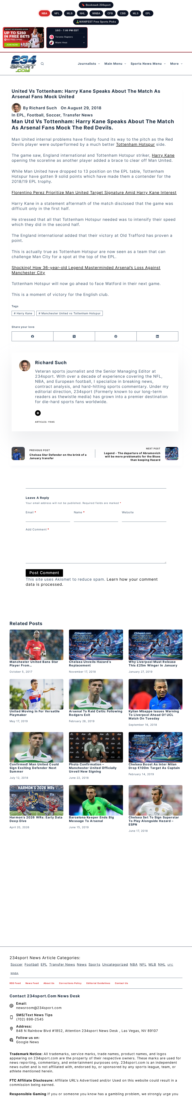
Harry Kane (163, 155)
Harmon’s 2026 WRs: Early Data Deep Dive (36, 819)
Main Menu (113, 63)
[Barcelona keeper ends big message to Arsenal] (96, 800)
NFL (57, 13)
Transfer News (78, 115)
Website (128, 512)
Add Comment (37, 529)
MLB (70, 13)
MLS (135, 13)
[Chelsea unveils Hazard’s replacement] (96, 645)
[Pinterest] (116, 336)
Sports (94, 964)
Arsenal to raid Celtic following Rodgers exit (95, 713)
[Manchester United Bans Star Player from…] (36, 645)
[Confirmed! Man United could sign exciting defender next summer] (36, 747)
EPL (148, 13)
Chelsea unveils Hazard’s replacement (90, 663)
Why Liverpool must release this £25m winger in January (153, 663)
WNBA (96, 13)
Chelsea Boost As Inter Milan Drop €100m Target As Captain (154, 766)
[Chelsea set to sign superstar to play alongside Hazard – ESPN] (155, 800)
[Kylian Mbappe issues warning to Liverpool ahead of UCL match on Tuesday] (155, 694)
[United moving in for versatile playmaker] (36, 694)
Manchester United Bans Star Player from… (34, 663)
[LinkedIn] (157, 336)
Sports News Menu (146, 63)
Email (31, 512)
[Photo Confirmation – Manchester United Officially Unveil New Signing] (96, 747)
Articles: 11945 (45, 422)
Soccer (53, 115)
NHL (82, 13)
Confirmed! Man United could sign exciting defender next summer (34, 767)
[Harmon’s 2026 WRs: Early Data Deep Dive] (36, 800)
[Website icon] (38, 413)
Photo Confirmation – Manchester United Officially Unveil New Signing (93, 767)
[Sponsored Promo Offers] (23, 37)
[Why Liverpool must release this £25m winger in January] (155, 645)
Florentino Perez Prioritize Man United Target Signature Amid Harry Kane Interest (94, 192)
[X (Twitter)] (74, 336)
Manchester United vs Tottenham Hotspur (69, 313)
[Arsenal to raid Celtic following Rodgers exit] (96, 694)
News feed (32, 983)
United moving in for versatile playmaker (35, 713)
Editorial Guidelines (98, 983)
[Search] (42, 63)
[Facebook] (32, 336)
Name (79, 512)
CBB (123, 13)
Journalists (87, 63)
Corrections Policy (70, 983)
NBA (44, 13)
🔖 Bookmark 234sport (96, 4)
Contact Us (121, 983)
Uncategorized (115, 964)
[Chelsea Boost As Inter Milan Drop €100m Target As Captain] (155, 747)
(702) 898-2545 (30, 1019)
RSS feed (15, 983)
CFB (110, 13)
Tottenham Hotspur (135, 144)
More (174, 63)
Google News (27, 1042)
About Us (49, 983)
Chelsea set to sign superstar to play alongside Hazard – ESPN (154, 820)
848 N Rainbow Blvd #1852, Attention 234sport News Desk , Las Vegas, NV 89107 (87, 1031)
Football (35, 115)
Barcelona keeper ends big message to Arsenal (91, 819)
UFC (170, 964)
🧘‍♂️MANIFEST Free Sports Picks (96, 21)
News (82, 964)
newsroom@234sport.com (39, 1008)
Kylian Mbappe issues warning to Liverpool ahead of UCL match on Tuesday (154, 714)
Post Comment (44, 572)
